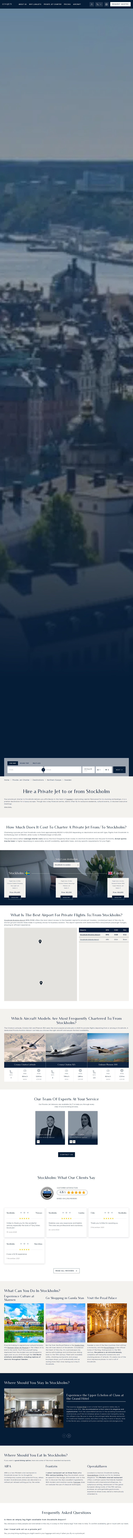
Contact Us (66, 1155)
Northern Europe (54, 780)
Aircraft (77, 4)
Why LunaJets (35, 4)
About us (23, 4)
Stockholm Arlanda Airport (89, 939)
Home (6, 780)
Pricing (67, 4)
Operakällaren (92, 1475)
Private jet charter (53, 4)
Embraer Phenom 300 (108, 1065)
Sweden (67, 780)
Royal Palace (109, 1348)
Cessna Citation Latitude (25, 1065)
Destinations (38, 780)
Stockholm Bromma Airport (14, 920)
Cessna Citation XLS (66, 1065)
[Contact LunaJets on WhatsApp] (106, 4)
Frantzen (76, 1482)
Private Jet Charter (21, 780)
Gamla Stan (79, 1345)
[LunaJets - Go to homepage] (7, 4)
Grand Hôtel (82, 1407)
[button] (99, 4)
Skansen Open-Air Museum (18, 1348)
